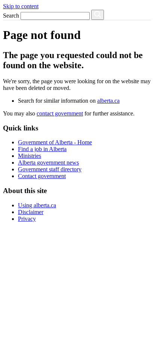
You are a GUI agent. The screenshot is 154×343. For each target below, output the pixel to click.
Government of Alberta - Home (55, 142)
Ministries (29, 156)
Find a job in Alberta (42, 149)
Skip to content (20, 6)
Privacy (27, 219)
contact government (60, 113)
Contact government (42, 176)
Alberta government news (48, 162)
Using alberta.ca (37, 205)
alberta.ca (108, 100)
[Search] (97, 15)
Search (11, 15)
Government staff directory (49, 169)
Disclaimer (30, 212)
